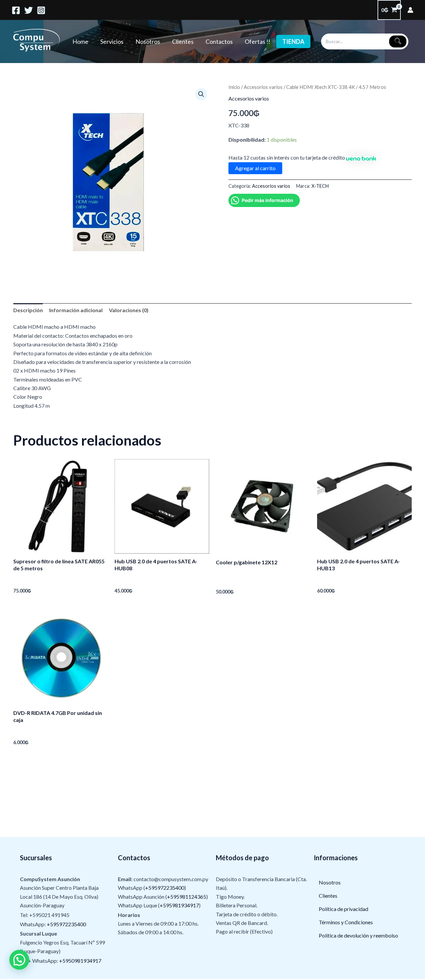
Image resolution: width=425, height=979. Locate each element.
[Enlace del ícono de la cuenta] (410, 10)
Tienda (293, 41)
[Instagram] (41, 10)
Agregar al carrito (255, 168)
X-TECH (320, 186)
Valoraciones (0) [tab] (128, 310)
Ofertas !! (257, 41)
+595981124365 (186, 896)
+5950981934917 (80, 960)
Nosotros (147, 41)
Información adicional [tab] (76, 310)
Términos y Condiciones (346, 922)
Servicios (112, 41)
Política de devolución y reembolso (358, 935)
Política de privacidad (343, 909)
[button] (201, 94)
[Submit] (397, 41)
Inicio (234, 87)
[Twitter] (28, 10)
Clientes (183, 41)
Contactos (219, 41)
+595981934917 (179, 905)
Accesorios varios (263, 87)
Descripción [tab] (28, 310)
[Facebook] (16, 10)
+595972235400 (66, 924)
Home (80, 41)
